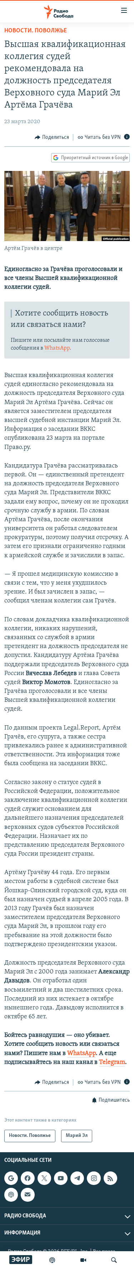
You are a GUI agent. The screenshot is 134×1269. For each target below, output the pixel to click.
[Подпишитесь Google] (11, 1178)
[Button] (52, 137)
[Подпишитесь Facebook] (27, 1178)
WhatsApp (57, 348)
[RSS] (110, 1178)
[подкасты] (52, 1260)
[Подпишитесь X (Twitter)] (44, 1178)
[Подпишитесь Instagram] (93, 1178)
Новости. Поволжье (35, 31)
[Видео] (83, 1260)
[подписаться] (27, 1194)
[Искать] (114, 1260)
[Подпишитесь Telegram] (77, 1178)
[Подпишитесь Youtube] (61, 1178)
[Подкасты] (11, 1194)
